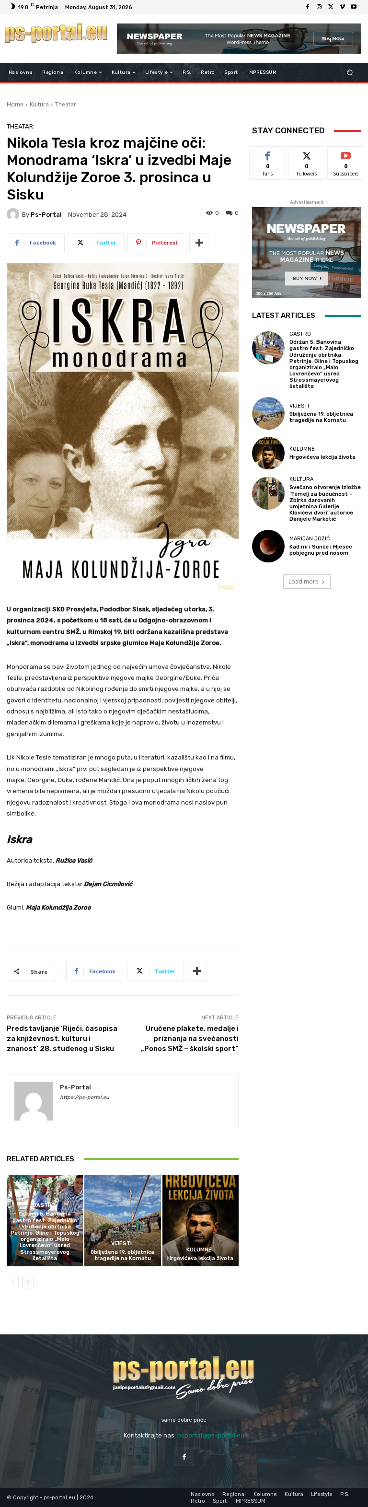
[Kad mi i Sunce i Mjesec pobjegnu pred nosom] (268, 546)
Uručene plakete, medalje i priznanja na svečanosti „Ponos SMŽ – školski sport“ (190, 1038)
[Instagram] (319, 7)
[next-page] (28, 1282)
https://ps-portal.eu (84, 1097)
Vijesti (121, 1243)
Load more (303, 581)
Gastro (44, 1205)
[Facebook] (307, 7)
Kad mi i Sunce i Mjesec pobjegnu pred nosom (320, 550)
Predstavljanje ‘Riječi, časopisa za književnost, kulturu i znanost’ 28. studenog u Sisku (62, 1038)
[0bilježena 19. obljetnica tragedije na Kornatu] (122, 1220)
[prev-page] (13, 1282)
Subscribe (346, 153)
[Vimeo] (342, 7)
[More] (199, 242)
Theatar (65, 104)
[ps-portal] (14, 214)
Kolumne (199, 1249)
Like (268, 153)
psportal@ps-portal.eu (210, 1435)
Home (15, 104)
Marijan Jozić (309, 538)
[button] (350, 72)
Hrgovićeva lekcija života (200, 1258)
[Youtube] (353, 7)
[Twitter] (330, 7)
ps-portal (46, 214)
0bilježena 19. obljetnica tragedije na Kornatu (122, 1255)
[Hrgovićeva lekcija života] (200, 1220)
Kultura (39, 104)
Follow (307, 153)
